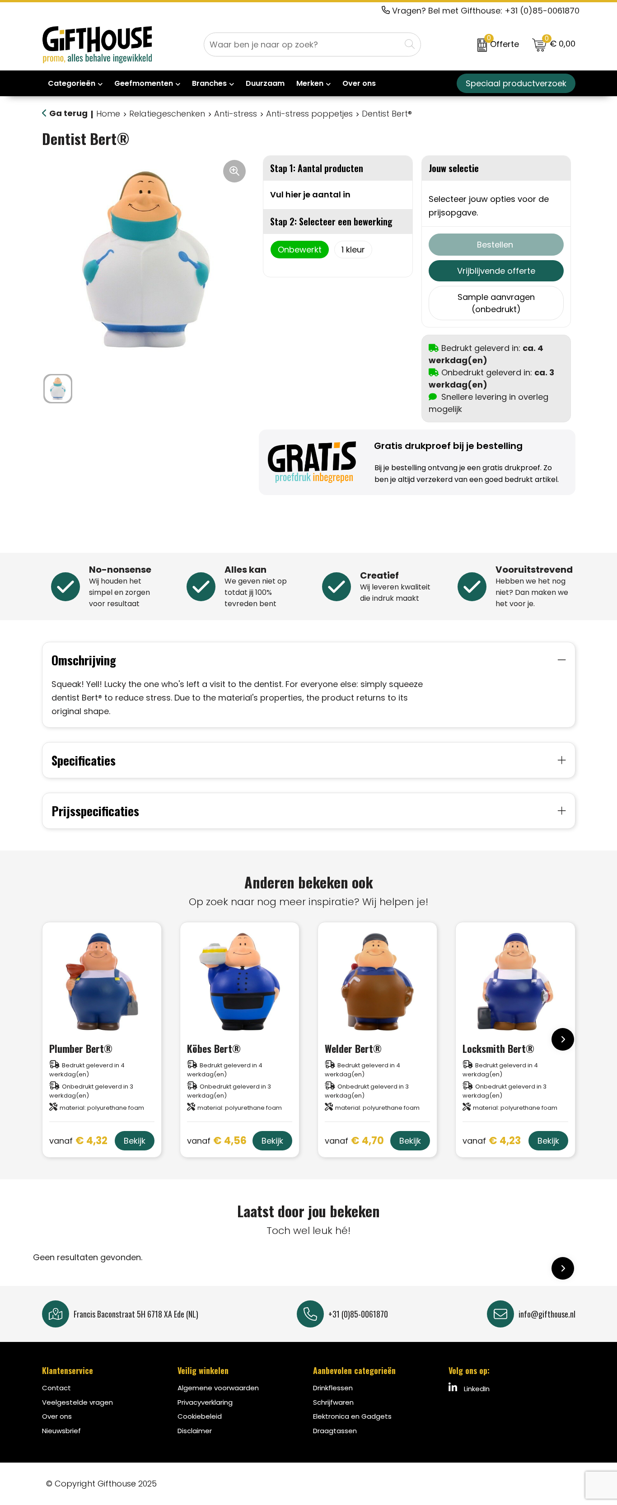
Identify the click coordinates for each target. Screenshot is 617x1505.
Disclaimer (195, 1430)
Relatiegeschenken (167, 113)
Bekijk (134, 1140)
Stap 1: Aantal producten (316, 168)
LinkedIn (476, 1388)
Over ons (57, 1416)
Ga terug (68, 113)
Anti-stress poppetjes (309, 113)
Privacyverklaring (205, 1402)
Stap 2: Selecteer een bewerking (331, 221)
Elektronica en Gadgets (352, 1416)
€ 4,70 (354, 1141)
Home (108, 113)
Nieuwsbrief (61, 1430)
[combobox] (302, 44)
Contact (56, 1388)
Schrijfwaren (333, 1402)
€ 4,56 (217, 1141)
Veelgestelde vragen (77, 1402)
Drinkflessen (333, 1388)
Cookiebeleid (200, 1416)
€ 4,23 (492, 1141)
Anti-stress (235, 113)
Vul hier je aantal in (310, 194)
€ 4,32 (78, 1141)
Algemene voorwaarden (218, 1388)
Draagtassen (335, 1430)
